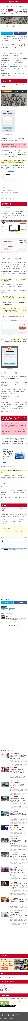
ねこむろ (25, 9)
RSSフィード (18, 1001)
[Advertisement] (14, 567)
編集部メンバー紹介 (5, 990)
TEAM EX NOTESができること (8, 987)
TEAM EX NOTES (9, 1018)
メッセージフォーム (12, 1015)
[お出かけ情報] (14, 969)
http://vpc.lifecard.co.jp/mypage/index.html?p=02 (12, 486)
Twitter (11, 625)
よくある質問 (3, 989)
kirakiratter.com (21, 47)
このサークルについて (5, 985)
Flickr (17, 625)
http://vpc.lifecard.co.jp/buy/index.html (10, 483)
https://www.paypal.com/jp (7, 411)
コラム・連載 (4, 607)
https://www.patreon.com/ (11, 66)
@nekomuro (15, 55)
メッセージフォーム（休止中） (8, 977)
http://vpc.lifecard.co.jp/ (6, 466)
